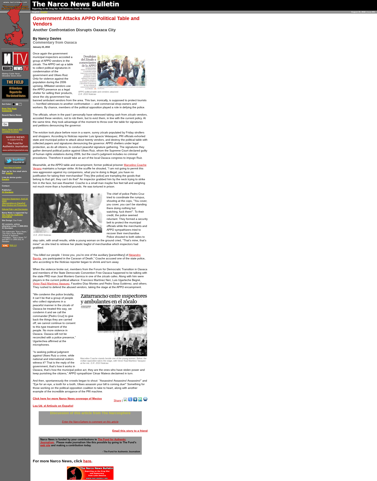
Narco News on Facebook (12, 167)
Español (44, 12)
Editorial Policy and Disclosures (15, 209)
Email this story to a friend (130, 430)
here (87, 461)
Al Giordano (7, 192)
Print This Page (9, 108)
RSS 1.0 (13, 245)
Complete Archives (10, 131)
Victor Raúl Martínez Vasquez (51, 283)
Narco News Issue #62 (12, 129)
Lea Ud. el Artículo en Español (53, 405)
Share (117, 400)
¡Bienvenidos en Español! (13, 203)
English (9, 173)
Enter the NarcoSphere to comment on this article (90, 421)
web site (45, 445)
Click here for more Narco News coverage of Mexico (67, 398)
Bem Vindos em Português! (14, 205)
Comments (7, 111)
